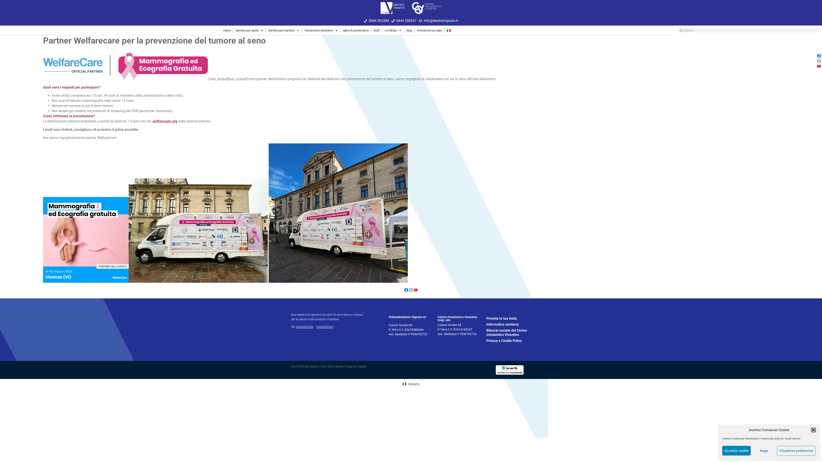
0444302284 (304, 327)
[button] (813, 430)
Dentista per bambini (281, 30)
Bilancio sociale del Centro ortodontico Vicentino (506, 332)
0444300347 (325, 327)
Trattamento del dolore (318, 30)
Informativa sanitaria (502, 324)
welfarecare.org (164, 121)
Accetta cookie (736, 451)
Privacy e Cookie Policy (504, 341)
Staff (376, 30)
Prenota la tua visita (429, 30)
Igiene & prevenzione (356, 30)
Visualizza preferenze (796, 451)
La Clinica (390, 30)
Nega (764, 451)
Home (227, 30)
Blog (409, 30)
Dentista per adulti (246, 30)
